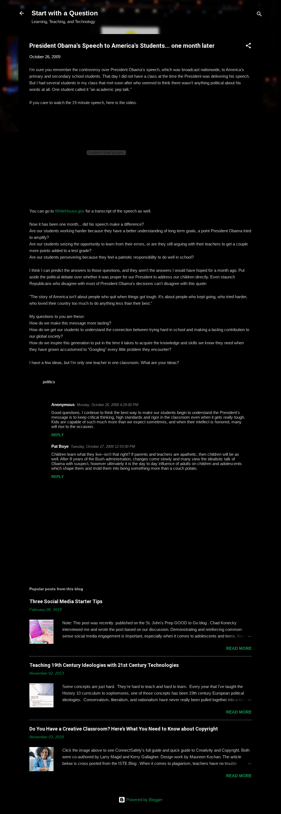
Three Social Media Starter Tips (65, 601)
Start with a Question (65, 13)
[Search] (259, 15)
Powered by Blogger (143, 799)
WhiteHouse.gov (70, 211)
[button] (248, 46)
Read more (239, 648)
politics (49, 381)
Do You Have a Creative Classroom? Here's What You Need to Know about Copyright (123, 729)
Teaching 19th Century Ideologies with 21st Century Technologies (104, 665)
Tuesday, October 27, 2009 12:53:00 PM (103, 446)
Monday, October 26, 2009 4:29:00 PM (107, 405)
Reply (57, 435)
